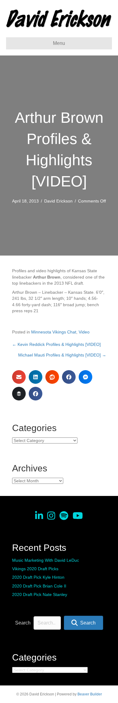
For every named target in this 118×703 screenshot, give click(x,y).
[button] (83, 623)
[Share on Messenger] (85, 377)
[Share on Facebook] (69, 377)
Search (23, 622)
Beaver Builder (89, 694)
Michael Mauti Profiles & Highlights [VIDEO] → (62, 355)
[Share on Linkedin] (35, 377)
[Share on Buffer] (19, 393)
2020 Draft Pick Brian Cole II (39, 586)
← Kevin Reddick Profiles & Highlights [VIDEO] (56, 344)
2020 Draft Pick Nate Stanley (39, 594)
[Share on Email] (19, 377)
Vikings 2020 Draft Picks (35, 568)
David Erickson (58, 201)
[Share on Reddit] (52, 377)
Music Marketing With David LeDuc (45, 560)
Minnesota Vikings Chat (53, 332)
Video (84, 332)
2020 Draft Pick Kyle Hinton (38, 577)
